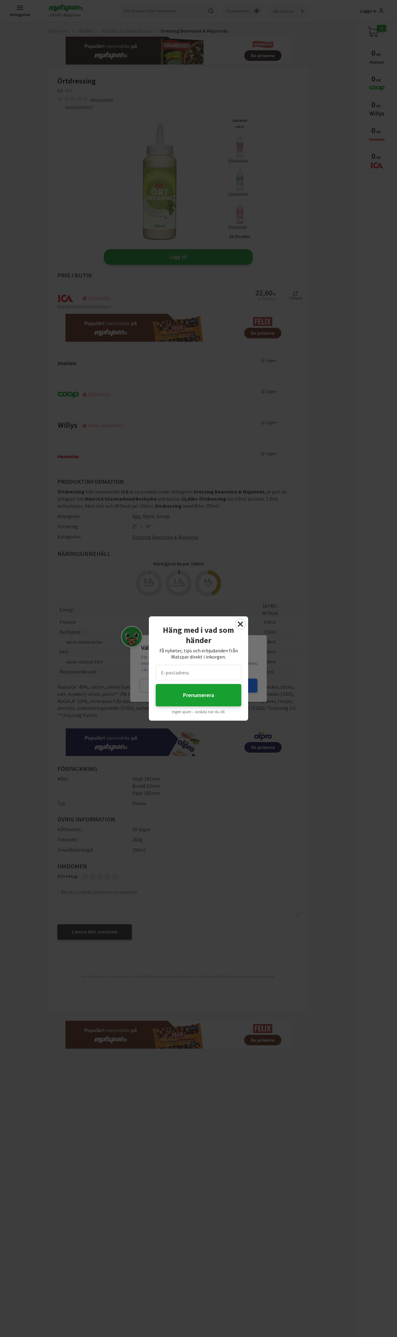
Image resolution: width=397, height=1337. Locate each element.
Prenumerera (198, 695)
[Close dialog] (240, 624)
